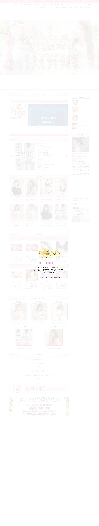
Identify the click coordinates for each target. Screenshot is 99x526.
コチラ (44, 272)
